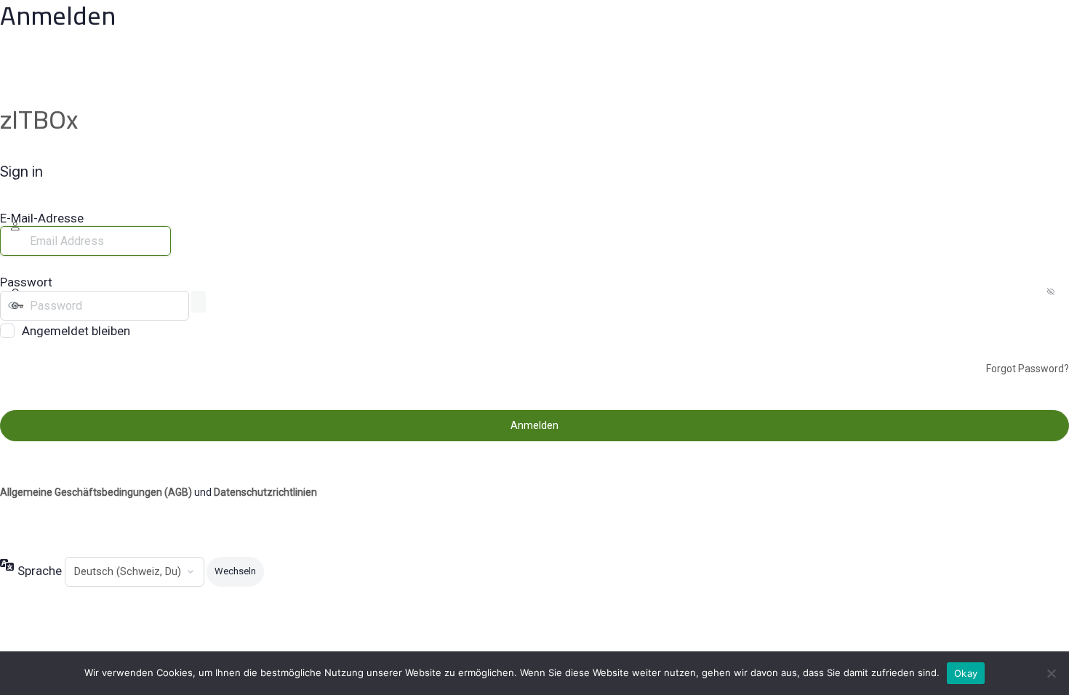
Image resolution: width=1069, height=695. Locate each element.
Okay (965, 673)
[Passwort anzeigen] (198, 302)
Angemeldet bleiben (76, 331)
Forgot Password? (1027, 368)
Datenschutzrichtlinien (265, 492)
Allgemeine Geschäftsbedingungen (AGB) (96, 492)
